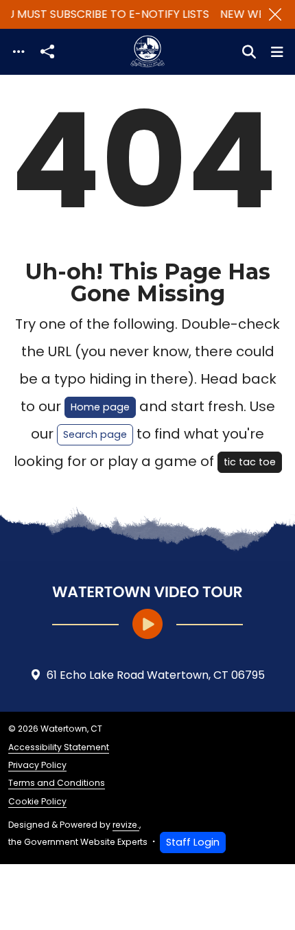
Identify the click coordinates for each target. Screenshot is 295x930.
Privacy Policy (37, 765)
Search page (95, 434)
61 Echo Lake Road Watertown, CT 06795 (156, 675)
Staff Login (193, 842)
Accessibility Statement (58, 747)
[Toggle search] (249, 52)
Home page (100, 407)
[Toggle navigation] (18, 51)
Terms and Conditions (56, 783)
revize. (126, 824)
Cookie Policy (37, 801)
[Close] (275, 14)
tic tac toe (250, 462)
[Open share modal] (47, 51)
